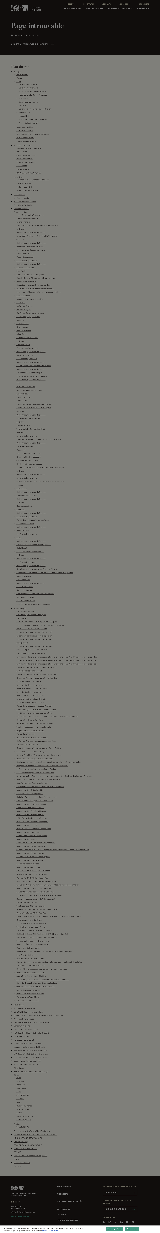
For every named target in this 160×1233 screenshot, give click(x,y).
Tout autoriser (132, 1229)
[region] (80, 1229)
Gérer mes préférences (114, 1229)
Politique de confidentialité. (51, 1230)
